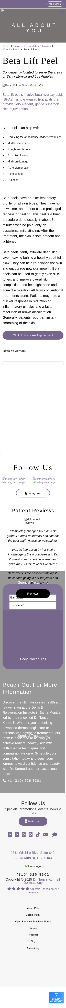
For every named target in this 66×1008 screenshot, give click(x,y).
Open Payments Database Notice (33, 921)
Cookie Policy (33, 914)
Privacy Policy (33, 908)
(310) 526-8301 (33, 874)
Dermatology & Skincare (39, 46)
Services (18, 46)
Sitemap (33, 928)
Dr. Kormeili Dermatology (20, 12)
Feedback (33, 934)
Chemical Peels (11, 49)
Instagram (34, 493)
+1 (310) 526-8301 (23, 780)
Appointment (55, 4)
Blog (33, 941)
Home (6, 46)
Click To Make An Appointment (33, 335)
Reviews (33, 593)
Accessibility (33, 948)
